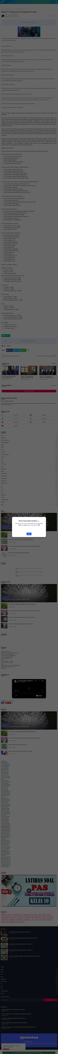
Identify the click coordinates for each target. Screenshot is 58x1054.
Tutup (29, 534)
